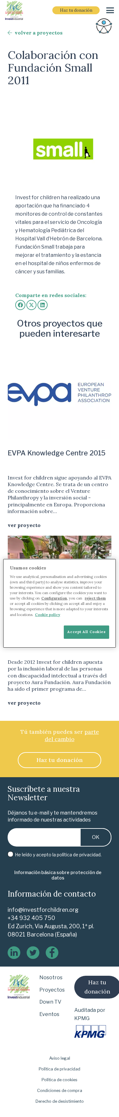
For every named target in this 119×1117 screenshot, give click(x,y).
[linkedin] (14, 952)
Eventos (49, 1014)
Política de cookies (59, 1079)
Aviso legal (59, 1058)
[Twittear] (31, 305)
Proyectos (52, 990)
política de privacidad (79, 854)
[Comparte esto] (20, 305)
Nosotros (51, 977)
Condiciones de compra (59, 1090)
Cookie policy (47, 614)
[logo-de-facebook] (52, 952)
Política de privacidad (59, 1069)
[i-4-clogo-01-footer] (14, 10)
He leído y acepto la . (58, 854)
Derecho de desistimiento (60, 1101)
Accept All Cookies (86, 632)
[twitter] (33, 952)
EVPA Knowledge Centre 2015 (56, 453)
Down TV (50, 1002)
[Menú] (110, 10)
